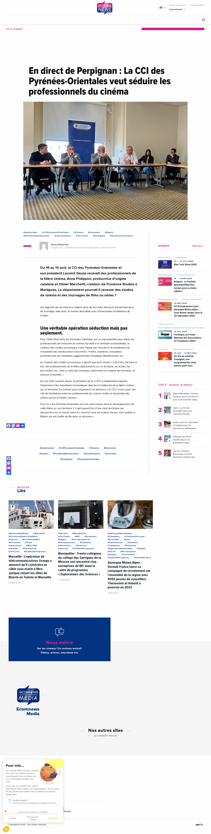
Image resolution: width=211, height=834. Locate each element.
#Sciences (81, 546)
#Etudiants (85, 543)
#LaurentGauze (63, 236)
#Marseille (39, 533)
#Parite (112, 552)
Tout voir (197, 246)
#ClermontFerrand (134, 537)
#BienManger (165, 275)
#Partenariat (30, 549)
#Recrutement (128, 552)
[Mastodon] (13, 426)
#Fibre (28, 543)
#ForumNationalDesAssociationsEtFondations (183, 328)
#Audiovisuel (30, 232)
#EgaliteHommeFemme (120, 549)
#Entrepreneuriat (167, 299)
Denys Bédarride (59, 244)
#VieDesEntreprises (35, 552)
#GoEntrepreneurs (192, 299)
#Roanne (112, 555)
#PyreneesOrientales (121, 236)
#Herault (63, 533)
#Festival (163, 349)
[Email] (18, 426)
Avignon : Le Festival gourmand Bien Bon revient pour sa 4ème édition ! (185, 286)
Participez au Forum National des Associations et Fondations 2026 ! (187, 337)
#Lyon (127, 540)
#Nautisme (181, 258)
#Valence (133, 543)
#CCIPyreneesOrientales (55, 232)
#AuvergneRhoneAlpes (120, 533)
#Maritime (31, 546)
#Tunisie (13, 540)
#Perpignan (99, 236)
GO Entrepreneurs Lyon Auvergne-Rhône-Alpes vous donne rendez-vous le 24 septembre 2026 (188, 311)
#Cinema (78, 232)
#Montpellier (79, 533)
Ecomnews (176, 9)
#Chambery (114, 537)
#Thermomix (128, 555)
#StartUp (63, 549)
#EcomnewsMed (31, 540)
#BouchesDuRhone (19, 533)
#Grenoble (113, 540)
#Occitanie (82, 236)
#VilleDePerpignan (183, 349)
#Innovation (164, 258)
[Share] (8, 472)
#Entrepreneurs (66, 543)
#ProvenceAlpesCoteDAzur (23, 537)
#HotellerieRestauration (36, 236)
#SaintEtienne (115, 543)
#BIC (77, 537)
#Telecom (14, 552)
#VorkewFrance (142, 558)
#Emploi (109, 232)
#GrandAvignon (186, 275)
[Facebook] (8, 426)
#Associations (165, 324)
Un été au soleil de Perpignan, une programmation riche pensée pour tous (185, 361)
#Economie (94, 232)
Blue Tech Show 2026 (185, 264)
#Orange (13, 549)
